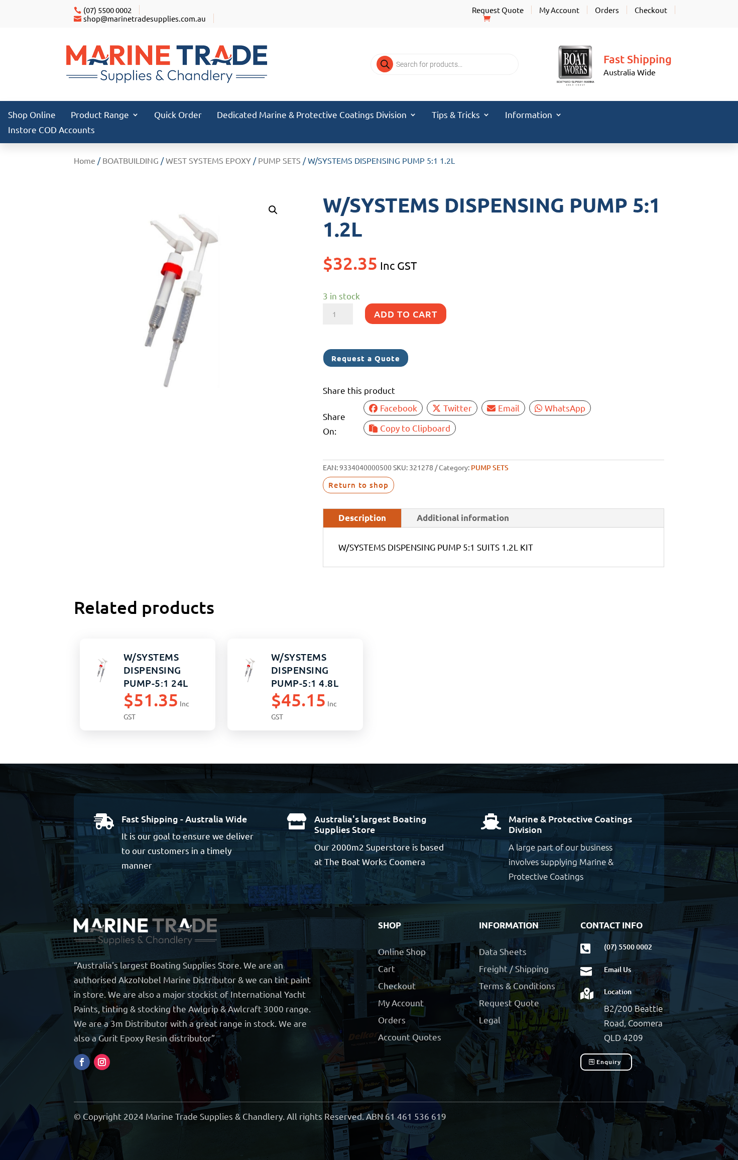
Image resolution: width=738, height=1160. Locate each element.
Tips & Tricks (456, 115)
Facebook (398, 407)
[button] (273, 210)
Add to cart (405, 314)
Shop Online (32, 115)
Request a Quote (365, 358)
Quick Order (178, 115)
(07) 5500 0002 (107, 10)
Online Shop (402, 951)
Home (84, 160)
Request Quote (498, 10)
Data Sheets (503, 951)
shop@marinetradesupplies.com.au (144, 18)
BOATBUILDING (130, 160)
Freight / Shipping (514, 968)
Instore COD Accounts (51, 130)
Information (528, 115)
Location (618, 991)
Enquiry (608, 1062)
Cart (386, 968)
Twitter (457, 407)
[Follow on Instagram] (102, 1062)
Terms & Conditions (517, 985)
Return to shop (358, 485)
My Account (559, 10)
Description (362, 517)
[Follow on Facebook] (82, 1062)
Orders (607, 10)
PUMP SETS (279, 160)
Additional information (463, 517)
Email (509, 407)
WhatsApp (565, 407)
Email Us (617, 969)
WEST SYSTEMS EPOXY (208, 160)
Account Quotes (409, 1036)
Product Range (100, 115)
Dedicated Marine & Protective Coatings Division (312, 115)
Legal (490, 1019)
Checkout (651, 10)
